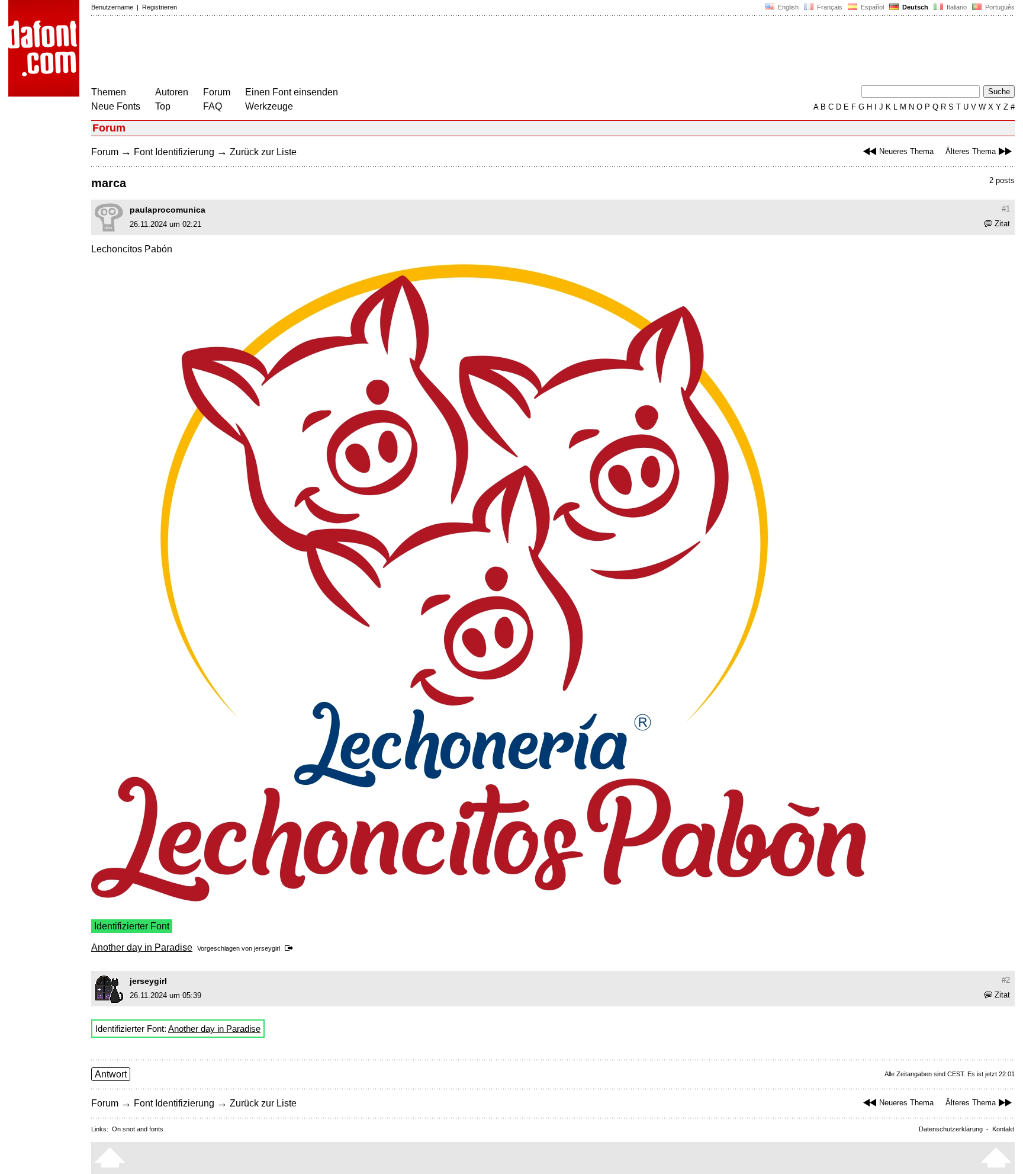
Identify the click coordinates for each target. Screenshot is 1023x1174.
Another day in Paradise (141, 947)
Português (998, 7)
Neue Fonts (115, 106)
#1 (1006, 208)
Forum (216, 92)
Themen (108, 92)
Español (871, 7)
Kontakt (1003, 1129)
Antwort (111, 1074)
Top (162, 106)
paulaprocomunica (167, 209)
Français (828, 7)
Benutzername (112, 7)
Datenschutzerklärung (951, 1129)
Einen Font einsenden (291, 92)
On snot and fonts (137, 1129)
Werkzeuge (269, 106)
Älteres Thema (970, 151)
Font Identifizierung (174, 152)
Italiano (956, 7)
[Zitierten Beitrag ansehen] (291, 948)
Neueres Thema (906, 151)
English (787, 7)
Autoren (171, 92)
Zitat (1002, 223)
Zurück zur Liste (263, 152)
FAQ (212, 106)
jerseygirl (267, 948)
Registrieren (159, 7)
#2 (1006, 980)
